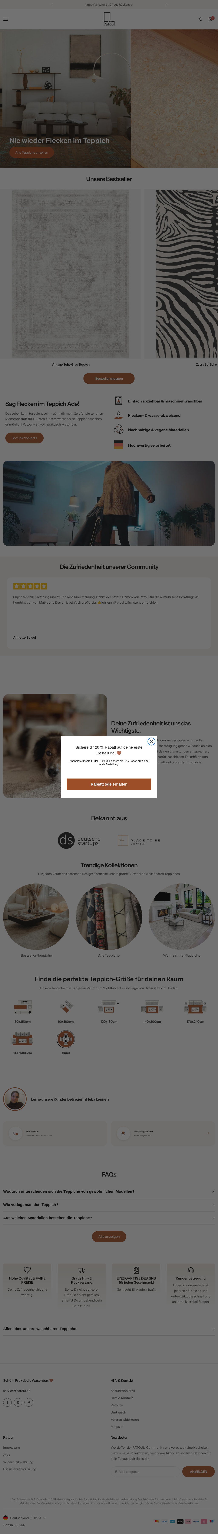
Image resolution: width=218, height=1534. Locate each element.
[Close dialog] (151, 741)
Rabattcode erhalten (109, 784)
